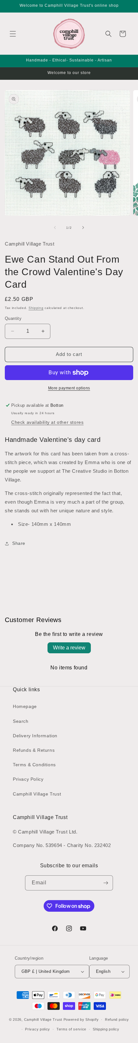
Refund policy (117, 1019)
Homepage (25, 706)
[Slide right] (83, 227)
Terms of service (71, 1029)
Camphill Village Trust (37, 793)
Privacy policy (37, 1029)
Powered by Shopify (81, 1019)
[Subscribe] (106, 882)
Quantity (13, 318)
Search (21, 721)
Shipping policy (106, 1029)
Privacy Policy (28, 779)
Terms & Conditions (34, 764)
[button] (13, 34)
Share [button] (18, 543)
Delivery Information (35, 735)
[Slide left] (55, 227)
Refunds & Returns (34, 750)
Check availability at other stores (47, 422)
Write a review (69, 647)
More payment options (69, 388)
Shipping (36, 308)
